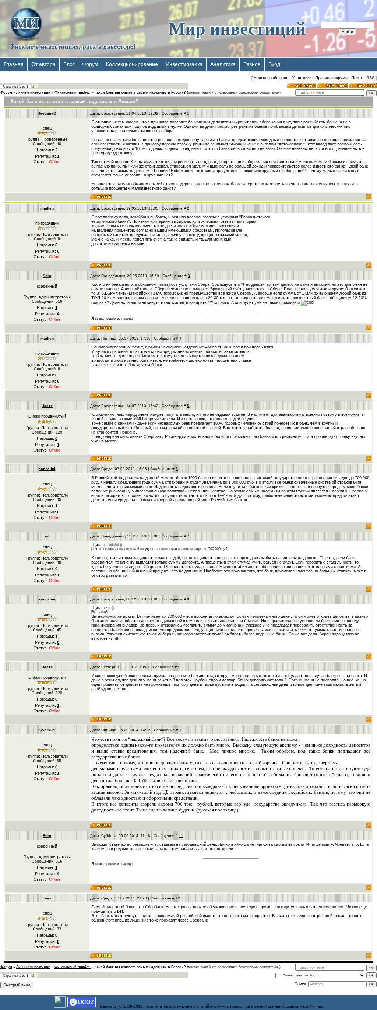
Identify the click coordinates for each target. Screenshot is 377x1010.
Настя (47, 406)
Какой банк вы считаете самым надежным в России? (140, 92)
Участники (301, 78)
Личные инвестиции (33, 92)
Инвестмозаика (184, 64)
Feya (47, 898)
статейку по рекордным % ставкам (142, 844)
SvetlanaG (47, 113)
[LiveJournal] (372, 63)
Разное (252, 64)
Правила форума (331, 78)
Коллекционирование (132, 64)
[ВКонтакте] (341, 63)
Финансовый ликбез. (72, 92)
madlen (47, 208)
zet (47, 536)
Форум (90, 64)
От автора (43, 64)
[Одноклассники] (356, 63)
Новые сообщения (271, 78)
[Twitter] (349, 63)
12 (178, 898)
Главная (14, 64)
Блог (68, 64)
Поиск (357, 78)
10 (181, 730)
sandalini (47, 469)
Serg (47, 276)
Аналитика (223, 64)
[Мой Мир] (364, 63)
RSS (370, 78)
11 (181, 836)
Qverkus (47, 730)
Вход (274, 64)
